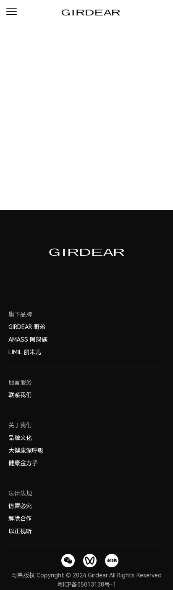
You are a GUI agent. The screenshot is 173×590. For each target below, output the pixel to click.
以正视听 (20, 531)
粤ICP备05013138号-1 (86, 584)
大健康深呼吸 (26, 450)
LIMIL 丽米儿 (24, 352)
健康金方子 (23, 463)
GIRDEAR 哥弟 (26, 327)
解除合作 (20, 518)
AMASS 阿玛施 (27, 339)
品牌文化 (20, 438)
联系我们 (20, 395)
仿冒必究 (20, 506)
